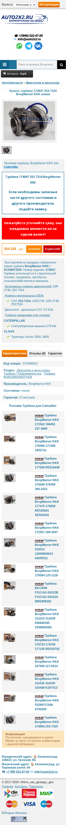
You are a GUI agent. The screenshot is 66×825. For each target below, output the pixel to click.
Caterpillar (11, 166)
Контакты (21, 786)
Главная (7, 786)
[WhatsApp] (19, 49)
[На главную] (24, 19)
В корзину (34, 249)
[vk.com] (38, 49)
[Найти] (61, 64)
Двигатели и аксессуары (33, 370)
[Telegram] (28, 49)
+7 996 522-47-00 (17, 771)
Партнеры (36, 786)
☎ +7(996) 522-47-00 (28, 35)
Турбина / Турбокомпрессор (22, 373)
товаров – (17, 73)
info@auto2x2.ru (29, 39)
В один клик (52, 249)
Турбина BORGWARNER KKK (29, 375)
